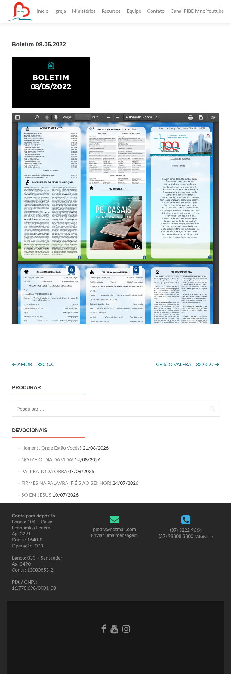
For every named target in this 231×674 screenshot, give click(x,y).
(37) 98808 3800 (186, 536)
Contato (156, 11)
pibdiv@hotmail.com (114, 529)
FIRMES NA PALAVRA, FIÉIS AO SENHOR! (66, 483)
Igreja (60, 11)
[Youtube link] (114, 628)
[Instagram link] (126, 628)
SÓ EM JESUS (36, 495)
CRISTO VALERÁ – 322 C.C (187, 364)
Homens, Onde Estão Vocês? (51, 448)
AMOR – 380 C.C (33, 364)
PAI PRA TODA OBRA (44, 471)
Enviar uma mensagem (114, 535)
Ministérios (84, 11)
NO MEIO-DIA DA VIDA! (47, 459)
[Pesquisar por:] (115, 409)
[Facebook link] (103, 628)
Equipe (134, 11)
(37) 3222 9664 (186, 530)
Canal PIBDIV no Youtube (197, 11)
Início (42, 11)
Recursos (111, 11)
